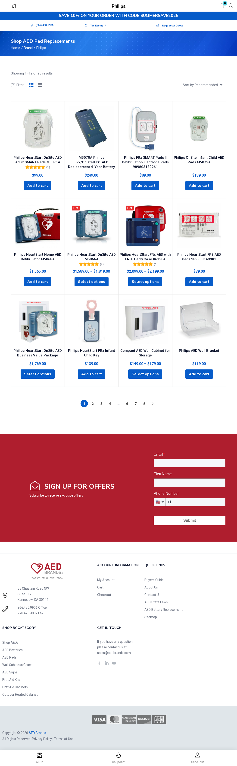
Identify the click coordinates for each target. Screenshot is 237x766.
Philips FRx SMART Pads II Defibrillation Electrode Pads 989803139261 (145, 162)
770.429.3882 (27, 613)
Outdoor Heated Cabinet (20, 694)
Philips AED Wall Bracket (199, 351)
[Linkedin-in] (107, 663)
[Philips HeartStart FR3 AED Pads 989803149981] (199, 226)
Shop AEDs (10, 642)
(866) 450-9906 (44, 25)
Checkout (104, 595)
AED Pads (9, 657)
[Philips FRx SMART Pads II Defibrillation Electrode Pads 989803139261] (145, 129)
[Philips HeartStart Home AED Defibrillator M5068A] (38, 226)
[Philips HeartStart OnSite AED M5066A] (91, 226)
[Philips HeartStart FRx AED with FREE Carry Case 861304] (145, 226)
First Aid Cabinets (15, 687)
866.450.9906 (27, 607)
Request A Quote (172, 25)
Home (15, 48)
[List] (40, 85)
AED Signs (9, 672)
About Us (151, 587)
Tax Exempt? (98, 25)
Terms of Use (64, 739)
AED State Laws (156, 602)
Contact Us (152, 595)
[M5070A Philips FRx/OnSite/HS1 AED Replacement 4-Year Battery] (91, 129)
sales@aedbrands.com (114, 653)
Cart (100, 587)
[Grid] (31, 85)
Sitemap (150, 617)
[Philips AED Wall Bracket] (199, 322)
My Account (106, 580)
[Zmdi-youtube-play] (114, 663)
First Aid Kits (11, 680)
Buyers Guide (154, 580)
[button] (221, 6)
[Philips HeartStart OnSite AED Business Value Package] (38, 322)
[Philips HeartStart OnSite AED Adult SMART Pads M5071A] (38, 129)
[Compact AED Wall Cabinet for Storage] (145, 322)
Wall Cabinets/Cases (17, 665)
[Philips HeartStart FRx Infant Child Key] (91, 322)
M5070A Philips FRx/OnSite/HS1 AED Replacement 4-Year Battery (91, 162)
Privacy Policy (42, 739)
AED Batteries (12, 650)
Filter (20, 85)
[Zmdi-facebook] (99, 663)
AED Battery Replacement (163, 609)
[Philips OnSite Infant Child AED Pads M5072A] (199, 129)
